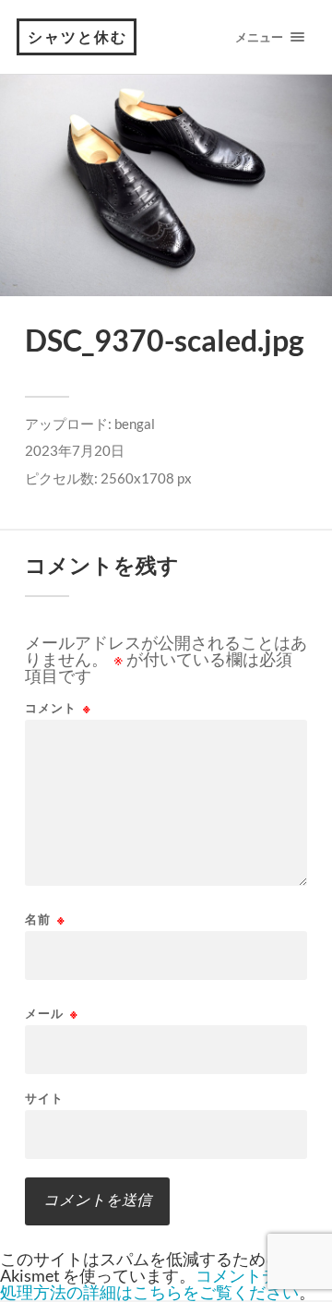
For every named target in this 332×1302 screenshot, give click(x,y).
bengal (134, 423)
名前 (45, 920)
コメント (58, 708)
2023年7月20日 (75, 450)
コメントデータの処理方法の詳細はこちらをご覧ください (164, 1283)
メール (51, 1014)
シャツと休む (77, 36)
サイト (44, 1099)
